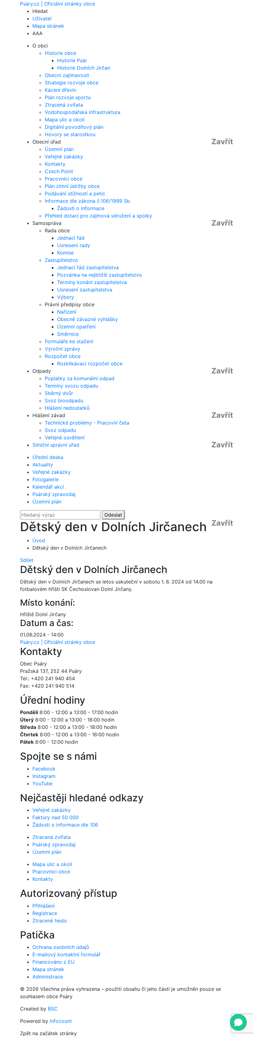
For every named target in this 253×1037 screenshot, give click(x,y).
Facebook (44, 769)
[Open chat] (238, 1022)
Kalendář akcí (48, 487)
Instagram (44, 776)
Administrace (47, 977)
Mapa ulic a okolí (65, 119)
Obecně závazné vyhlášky (87, 319)
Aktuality (42, 465)
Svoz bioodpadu (64, 400)
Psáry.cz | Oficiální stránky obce (57, 4)
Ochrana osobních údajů (60, 947)
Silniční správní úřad (55, 445)
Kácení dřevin (60, 90)
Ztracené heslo (49, 920)
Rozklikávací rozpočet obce (89, 363)
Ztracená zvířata (64, 105)
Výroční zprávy (62, 349)
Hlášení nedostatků (67, 408)
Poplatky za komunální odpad (79, 378)
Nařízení (66, 312)
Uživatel (42, 18)
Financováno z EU (53, 962)
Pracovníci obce (63, 179)
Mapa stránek (48, 26)
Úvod (38, 540)
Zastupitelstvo (61, 260)
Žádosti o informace (80, 208)
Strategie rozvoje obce (71, 82)
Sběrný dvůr (59, 393)
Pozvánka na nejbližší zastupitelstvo (99, 275)
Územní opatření (76, 326)
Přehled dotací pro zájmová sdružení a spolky (98, 216)
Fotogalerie (45, 479)
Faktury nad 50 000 (55, 817)
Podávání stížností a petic (75, 193)
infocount (61, 1021)
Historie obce (60, 53)
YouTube (42, 783)
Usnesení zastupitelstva (84, 290)
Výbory (65, 297)
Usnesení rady (73, 245)
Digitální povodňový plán (74, 127)
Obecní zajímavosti (67, 75)
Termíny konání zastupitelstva (92, 282)
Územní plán (59, 149)
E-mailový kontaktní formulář (66, 954)
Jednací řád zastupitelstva (88, 267)
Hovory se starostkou (70, 134)
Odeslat (113, 515)
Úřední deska (47, 457)
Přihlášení (43, 906)
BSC (53, 1009)
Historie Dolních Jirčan (83, 68)
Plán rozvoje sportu (68, 97)
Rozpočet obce (63, 356)
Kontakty (55, 164)
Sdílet (26, 560)
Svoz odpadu (60, 430)
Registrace (44, 913)
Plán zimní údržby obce (72, 186)
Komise (65, 253)
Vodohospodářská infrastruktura (82, 112)
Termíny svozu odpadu (71, 386)
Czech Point (59, 171)
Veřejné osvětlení (65, 437)
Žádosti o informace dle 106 (65, 825)
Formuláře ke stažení (69, 341)
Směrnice (68, 334)
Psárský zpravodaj (54, 494)
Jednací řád (71, 238)
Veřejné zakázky (64, 156)
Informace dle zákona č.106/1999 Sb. (88, 201)
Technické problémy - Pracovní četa (87, 423)
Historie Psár (72, 60)
